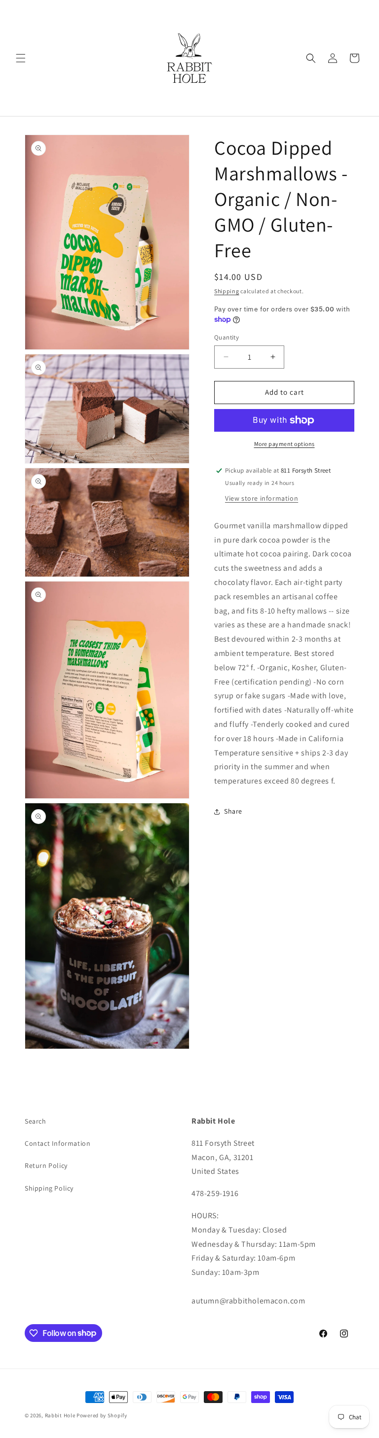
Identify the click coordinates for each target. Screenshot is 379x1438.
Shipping (226, 291)
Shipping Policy (49, 1188)
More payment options (284, 443)
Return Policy (46, 1165)
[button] (21, 58)
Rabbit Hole (60, 1415)
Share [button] (233, 811)
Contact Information (57, 1143)
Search (35, 1121)
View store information (261, 498)
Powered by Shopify (101, 1415)
